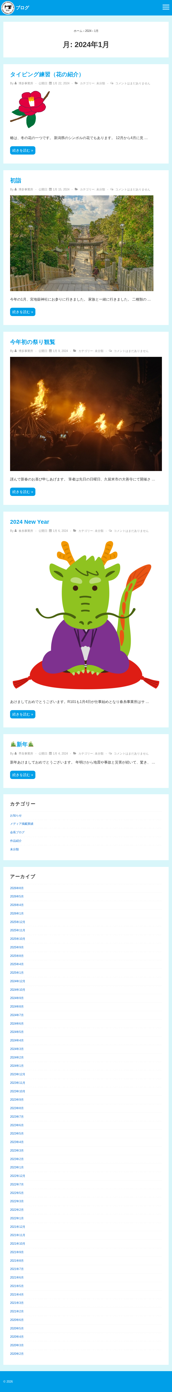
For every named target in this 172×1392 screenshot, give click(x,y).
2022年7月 (17, 1184)
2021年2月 (17, 1311)
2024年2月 (17, 1057)
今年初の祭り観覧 (32, 342)
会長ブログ (17, 832)
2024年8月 (17, 1006)
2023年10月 (17, 1091)
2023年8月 (17, 1108)
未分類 (100, 83)
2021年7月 (17, 1269)
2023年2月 (17, 1159)
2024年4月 (17, 1040)
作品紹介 (16, 840)
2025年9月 (17, 947)
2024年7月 (17, 1015)
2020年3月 (17, 1345)
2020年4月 (17, 1336)
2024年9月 (17, 998)
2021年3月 (17, 1303)
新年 (22, 744)
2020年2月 (17, 1353)
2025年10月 (17, 938)
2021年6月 (17, 1277)
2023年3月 (17, 1150)
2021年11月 (17, 1235)
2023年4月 (17, 1142)
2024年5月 (17, 1032)
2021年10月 (17, 1243)
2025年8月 (17, 956)
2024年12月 (17, 981)
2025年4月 (17, 964)
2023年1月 (17, 1167)
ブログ (22, 7)
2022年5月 (17, 1193)
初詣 (15, 180)
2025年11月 (17, 930)
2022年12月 (17, 1176)
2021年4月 (17, 1294)
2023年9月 (17, 1099)
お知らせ (16, 815)
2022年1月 (17, 1218)
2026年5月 (17, 896)
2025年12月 (17, 922)
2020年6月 (17, 1320)
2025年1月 (17, 972)
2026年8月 (17, 888)
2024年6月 (17, 1023)
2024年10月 (17, 989)
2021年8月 (17, 1260)
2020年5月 (17, 1328)
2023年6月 (17, 1125)
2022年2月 (17, 1209)
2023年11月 (17, 1082)
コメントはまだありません (132, 83)
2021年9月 (17, 1252)
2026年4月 (17, 905)
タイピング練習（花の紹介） (47, 74)
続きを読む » (22, 151)
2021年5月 (17, 1286)
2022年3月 (17, 1201)
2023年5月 (17, 1133)
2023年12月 (17, 1074)
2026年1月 (17, 913)
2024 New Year (29, 522)
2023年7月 (17, 1116)
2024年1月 (17, 1065)
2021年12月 (17, 1226)
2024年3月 (17, 1049)
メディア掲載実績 (21, 823)
